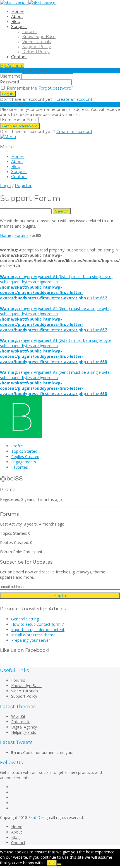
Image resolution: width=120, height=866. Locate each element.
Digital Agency (24, 727)
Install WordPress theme (33, 635)
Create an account (74, 99)
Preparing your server (30, 640)
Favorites (19, 467)
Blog (15, 21)
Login (5, 185)
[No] (59, 864)
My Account (12, 65)
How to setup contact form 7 (37, 624)
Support (19, 26)
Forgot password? (55, 88)
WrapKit (18, 716)
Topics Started (24, 451)
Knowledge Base (39, 36)
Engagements (23, 461)
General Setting (25, 619)
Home (17, 11)
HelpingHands (23, 732)
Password (9, 82)
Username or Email (18, 119)
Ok (52, 863)
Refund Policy (36, 51)
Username (10, 76)
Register (23, 185)
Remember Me (21, 88)
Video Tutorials (36, 41)
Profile (17, 446)
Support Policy (36, 46)
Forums (29, 31)
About (17, 16)
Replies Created (25, 456)
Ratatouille (20, 721)
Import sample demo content (37, 629)
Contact (19, 56)
